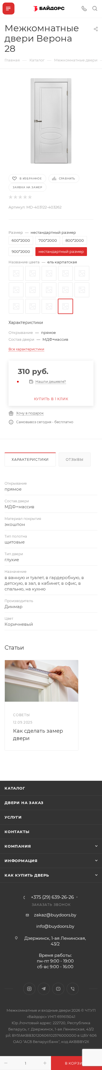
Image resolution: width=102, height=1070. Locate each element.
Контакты (17, 831)
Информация (21, 860)
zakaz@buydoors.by (55, 915)
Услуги (13, 817)
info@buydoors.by (55, 926)
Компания (18, 846)
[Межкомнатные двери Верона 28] (51, 121)
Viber (73, 989)
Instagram (29, 989)
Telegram (44, 989)
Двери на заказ (24, 802)
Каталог (15, 788)
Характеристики (30, 459)
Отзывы (75, 459)
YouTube (58, 989)
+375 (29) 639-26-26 (52, 897)
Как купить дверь (27, 875)
